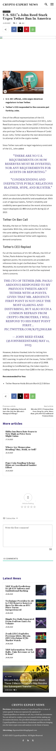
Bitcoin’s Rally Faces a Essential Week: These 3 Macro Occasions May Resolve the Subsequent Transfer (25, 683)
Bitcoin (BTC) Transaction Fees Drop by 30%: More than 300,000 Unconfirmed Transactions (42, 412)
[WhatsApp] (32, 29)
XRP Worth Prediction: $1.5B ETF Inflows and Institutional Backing (18, 588)
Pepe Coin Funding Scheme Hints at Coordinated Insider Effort (21, 465)
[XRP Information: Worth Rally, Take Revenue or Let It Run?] (41, 653)
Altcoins (6, 12)
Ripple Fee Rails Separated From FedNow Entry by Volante (19, 621)
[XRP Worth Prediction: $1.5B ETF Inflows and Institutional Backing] (41, 590)
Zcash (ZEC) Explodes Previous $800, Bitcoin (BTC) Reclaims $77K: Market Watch (17, 637)
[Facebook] (14, 29)
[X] (20, 29)
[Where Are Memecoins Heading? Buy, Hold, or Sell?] (45, 451)
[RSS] (28, 740)
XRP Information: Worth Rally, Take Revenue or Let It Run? (19, 652)
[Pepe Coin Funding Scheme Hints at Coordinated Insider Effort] (45, 467)
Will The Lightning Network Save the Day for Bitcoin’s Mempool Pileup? (14, 411)
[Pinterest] (26, 29)
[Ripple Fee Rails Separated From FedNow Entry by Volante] (41, 623)
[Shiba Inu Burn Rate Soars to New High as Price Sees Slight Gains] (45, 436)
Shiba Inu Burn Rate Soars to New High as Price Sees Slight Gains (21, 433)
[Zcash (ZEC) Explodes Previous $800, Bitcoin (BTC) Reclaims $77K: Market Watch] (41, 637)
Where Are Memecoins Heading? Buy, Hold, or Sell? (20, 448)
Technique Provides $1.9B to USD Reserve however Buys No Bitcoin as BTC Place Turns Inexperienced (19, 605)
